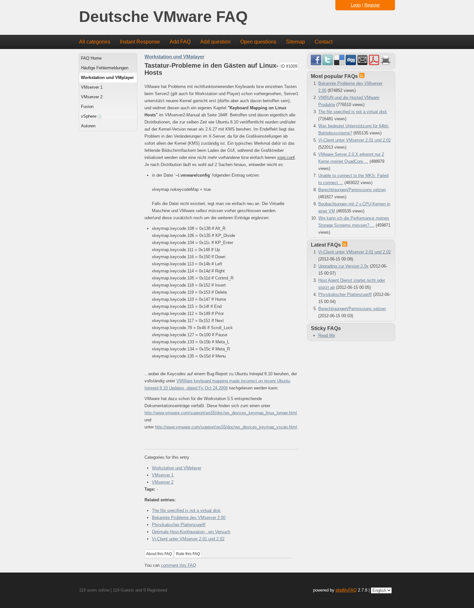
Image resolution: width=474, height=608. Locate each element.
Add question (215, 41)
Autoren (88, 125)
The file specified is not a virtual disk (186, 510)
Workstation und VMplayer (107, 77)
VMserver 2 (92, 96)
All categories (94, 41)
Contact (323, 41)
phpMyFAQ (346, 590)
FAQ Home (91, 58)
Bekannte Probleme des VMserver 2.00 (188, 517)
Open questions (258, 41)
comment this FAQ (178, 565)
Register (372, 5)
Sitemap (295, 41)
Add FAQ (180, 41)
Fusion (87, 106)
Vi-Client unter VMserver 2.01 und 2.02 (188, 538)
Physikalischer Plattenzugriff (178, 524)
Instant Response (140, 41)
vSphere (89, 116)
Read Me (326, 335)
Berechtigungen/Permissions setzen (352, 189)
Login (356, 5)
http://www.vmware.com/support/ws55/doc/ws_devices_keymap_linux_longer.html (220, 412)
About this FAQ (159, 554)
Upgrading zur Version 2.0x (343, 266)
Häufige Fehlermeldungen (104, 67)
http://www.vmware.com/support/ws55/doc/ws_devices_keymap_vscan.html (226, 427)
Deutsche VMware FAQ (163, 17)
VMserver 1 (92, 87)
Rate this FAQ (188, 554)
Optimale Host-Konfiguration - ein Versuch (191, 531)
